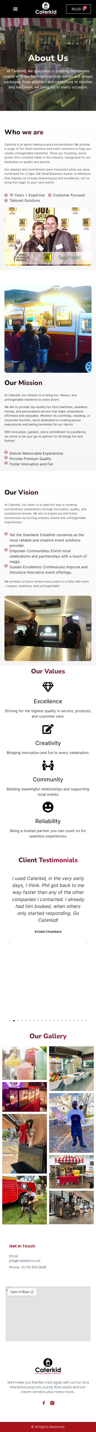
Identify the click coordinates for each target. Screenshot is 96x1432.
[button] (15, 9)
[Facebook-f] (44, 1403)
